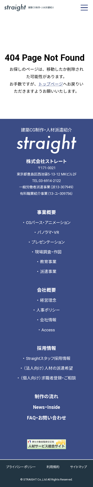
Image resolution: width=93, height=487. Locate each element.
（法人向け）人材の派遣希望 (48, 368)
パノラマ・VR (48, 232)
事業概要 (46, 212)
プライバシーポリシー (21, 467)
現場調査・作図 (48, 252)
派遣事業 (48, 271)
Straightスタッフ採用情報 (48, 358)
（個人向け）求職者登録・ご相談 (48, 378)
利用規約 (52, 467)
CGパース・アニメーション (48, 222)
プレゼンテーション (48, 242)
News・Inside (46, 407)
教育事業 (48, 262)
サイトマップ (78, 467)
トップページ (50, 84)
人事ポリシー (48, 310)
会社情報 (48, 320)
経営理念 (48, 300)
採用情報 (46, 348)
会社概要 (46, 290)
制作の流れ (46, 396)
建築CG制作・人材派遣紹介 (41, 7)
